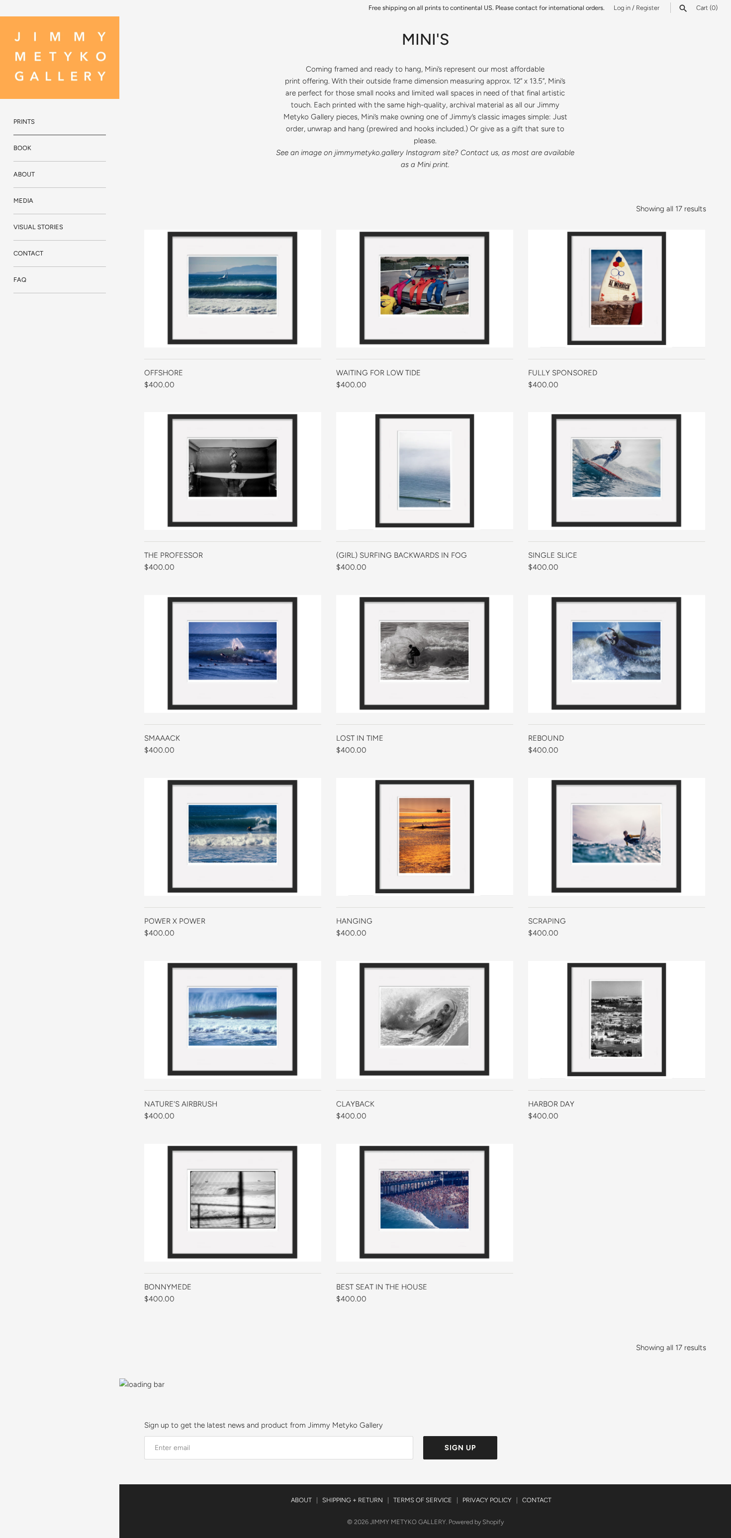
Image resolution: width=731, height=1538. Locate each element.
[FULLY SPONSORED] (616, 288)
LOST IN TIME (359, 738)
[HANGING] (424, 837)
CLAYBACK (355, 1104)
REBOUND (546, 738)
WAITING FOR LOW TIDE (378, 372)
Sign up (460, 1448)
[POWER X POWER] (232, 837)
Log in (622, 7)
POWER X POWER (174, 921)
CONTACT (28, 253)
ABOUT (24, 174)
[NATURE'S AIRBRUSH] (232, 1020)
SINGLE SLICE (552, 555)
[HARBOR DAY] (616, 1020)
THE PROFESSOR (173, 555)
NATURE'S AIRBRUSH (180, 1104)
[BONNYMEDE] (232, 1203)
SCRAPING (547, 921)
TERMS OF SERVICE (422, 1500)
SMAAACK (162, 738)
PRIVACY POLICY (487, 1500)
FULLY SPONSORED (562, 372)
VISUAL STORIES (38, 227)
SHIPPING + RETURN (352, 1500)
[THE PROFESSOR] (232, 471)
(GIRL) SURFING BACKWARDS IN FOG (401, 555)
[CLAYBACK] (424, 1020)
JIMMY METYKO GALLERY (408, 1522)
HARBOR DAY (551, 1104)
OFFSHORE (163, 372)
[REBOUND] (616, 654)
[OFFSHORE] (232, 288)
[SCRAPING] (616, 837)
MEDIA (23, 200)
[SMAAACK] (232, 654)
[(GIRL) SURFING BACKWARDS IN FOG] (424, 471)
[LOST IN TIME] (424, 654)
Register (647, 7)
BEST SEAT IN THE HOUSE (381, 1286)
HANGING (354, 921)
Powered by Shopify (476, 1522)
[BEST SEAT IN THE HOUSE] (424, 1203)
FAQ (19, 279)
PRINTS (24, 121)
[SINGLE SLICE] (616, 471)
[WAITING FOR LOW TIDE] (424, 288)
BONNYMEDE (167, 1286)
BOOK (22, 148)
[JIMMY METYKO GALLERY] (59, 57)
